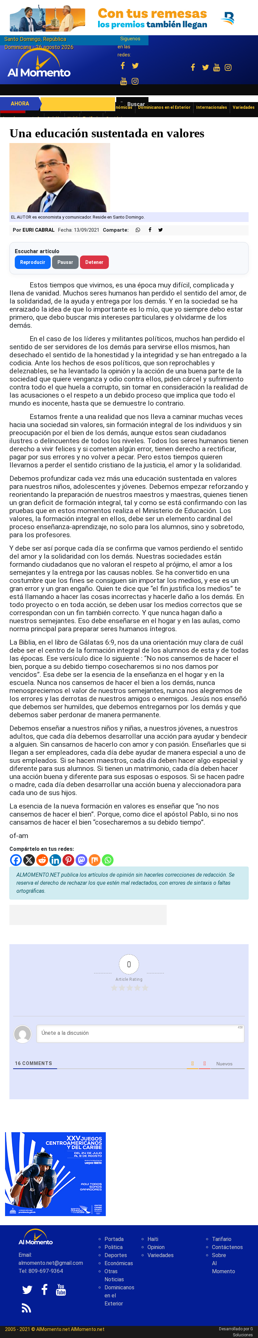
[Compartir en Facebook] (146, 230)
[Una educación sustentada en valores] (59, 177)
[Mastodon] (81, 860)
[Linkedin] (55, 860)
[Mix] (94, 860)
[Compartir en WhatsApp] (135, 230)
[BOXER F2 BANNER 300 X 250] (55, 1173)
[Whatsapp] (108, 860)
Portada (114, 1239)
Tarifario (221, 1239)
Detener (94, 262)
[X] (29, 860)
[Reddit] (42, 860)
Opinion (156, 1247)
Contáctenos (227, 1247)
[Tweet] (158, 230)
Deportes (115, 1255)
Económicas (118, 1263)
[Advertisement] (88, 915)
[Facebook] (16, 860)
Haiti (152, 1239)
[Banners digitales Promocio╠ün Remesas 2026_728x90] (129, 18)
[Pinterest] (68, 860)
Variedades (160, 1255)
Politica (113, 1247)
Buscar (136, 104)
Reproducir (32, 262)
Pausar (65, 262)
